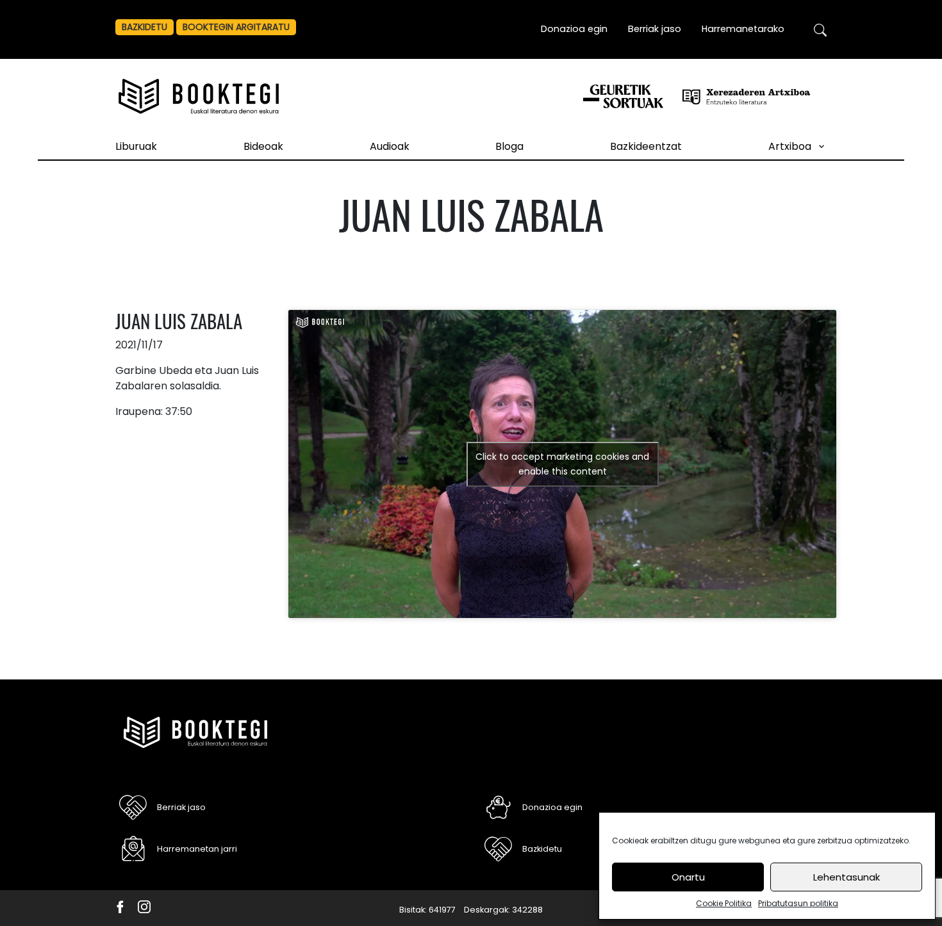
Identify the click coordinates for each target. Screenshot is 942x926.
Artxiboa (789, 146)
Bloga (509, 146)
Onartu (688, 877)
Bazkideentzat (646, 146)
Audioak (389, 146)
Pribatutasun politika (798, 903)
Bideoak (263, 146)
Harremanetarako (743, 28)
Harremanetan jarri (197, 848)
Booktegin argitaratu (236, 26)
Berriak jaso (654, 28)
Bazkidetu (144, 26)
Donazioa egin (574, 28)
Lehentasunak (846, 877)
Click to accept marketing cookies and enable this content (562, 464)
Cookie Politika (724, 903)
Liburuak (136, 146)
